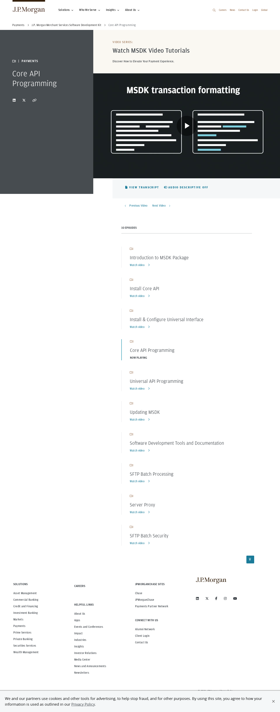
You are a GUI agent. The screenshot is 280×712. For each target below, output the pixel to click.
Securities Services (24, 645)
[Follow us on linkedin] (197, 598)
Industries (80, 639)
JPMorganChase (144, 599)
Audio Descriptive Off (188, 187)
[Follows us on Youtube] (235, 598)
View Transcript (144, 187)
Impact (78, 633)
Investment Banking (25, 612)
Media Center (82, 659)
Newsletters (81, 672)
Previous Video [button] (138, 205)
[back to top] (250, 559)
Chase (138, 593)
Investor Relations (85, 653)
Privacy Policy (83, 704)
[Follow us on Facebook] (216, 598)
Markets (18, 619)
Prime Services (22, 632)
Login (255, 9)
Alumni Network (145, 629)
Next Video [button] (159, 205)
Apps (77, 620)
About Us (130, 9)
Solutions (64, 9)
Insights (111, 9)
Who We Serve (87, 9)
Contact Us (243, 9)
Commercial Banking (25, 599)
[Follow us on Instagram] (225, 598)
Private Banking (23, 639)
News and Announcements (90, 666)
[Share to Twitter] (24, 100)
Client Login (142, 635)
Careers (223, 9)
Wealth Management (26, 652)
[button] (273, 701)
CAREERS (79, 586)
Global (264, 9)
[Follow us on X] (207, 598)
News (232, 9)
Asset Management (25, 593)
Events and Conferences (88, 626)
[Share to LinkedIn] (14, 100)
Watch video (137, 265)
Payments (19, 626)
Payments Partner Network (151, 606)
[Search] (214, 10)
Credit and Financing (25, 606)
